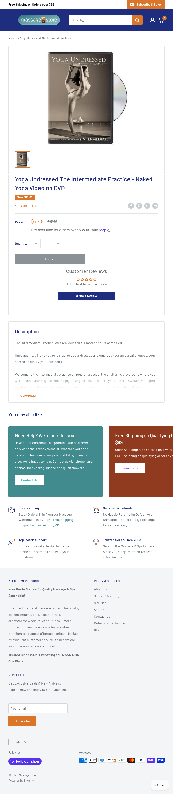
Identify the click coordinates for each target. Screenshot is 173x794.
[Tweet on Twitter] (147, 205)
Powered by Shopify (21, 780)
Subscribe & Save (149, 4)
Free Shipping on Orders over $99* (31, 4)
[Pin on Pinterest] (139, 205)
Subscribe (22, 721)
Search (99, 610)
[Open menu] (10, 20)
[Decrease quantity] (35, 243)
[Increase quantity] (58, 243)
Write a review (86, 296)
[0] (161, 20)
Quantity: (22, 243)
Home (12, 38)
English (15, 742)
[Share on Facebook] (131, 205)
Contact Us (102, 616)
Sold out (50, 259)
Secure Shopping (106, 596)
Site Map (100, 603)
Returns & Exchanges (110, 623)
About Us (100, 589)
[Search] (137, 20)
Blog (97, 630)
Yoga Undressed (27, 206)
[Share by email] (155, 205)
